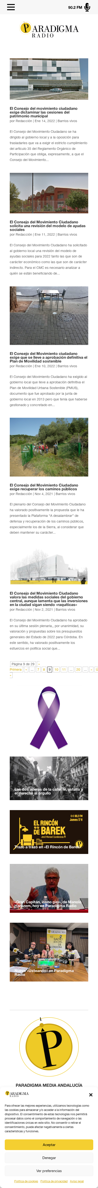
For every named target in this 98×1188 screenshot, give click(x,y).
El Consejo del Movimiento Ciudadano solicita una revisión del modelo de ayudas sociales (48, 226)
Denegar (49, 1158)
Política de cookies (26, 1181)
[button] (90, 1094)
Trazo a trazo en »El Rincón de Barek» (48, 847)
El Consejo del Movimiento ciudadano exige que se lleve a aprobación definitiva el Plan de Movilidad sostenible (48, 357)
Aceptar (49, 1145)
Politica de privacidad (54, 1181)
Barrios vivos (67, 121)
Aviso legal (77, 1181)
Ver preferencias (49, 1171)
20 (78, 669)
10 (56, 669)
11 (64, 669)
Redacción (24, 121)
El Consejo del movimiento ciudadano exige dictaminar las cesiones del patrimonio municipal (44, 112)
